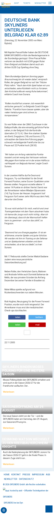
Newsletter (40, 3)
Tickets (26, 3)
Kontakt (16, 474)
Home (7, 474)
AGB (48, 474)
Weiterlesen (8, 392)
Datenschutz (26, 479)
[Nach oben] (48, 508)
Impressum (38, 474)
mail (37, 325)
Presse (26, 474)
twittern (39, 317)
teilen (17, 317)
